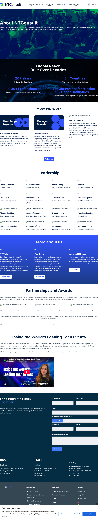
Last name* (80, 399)
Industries (39, 4)
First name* (56, 399)
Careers (69, 4)
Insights (58, 4)
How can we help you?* (60, 434)
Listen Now (6, 277)
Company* (55, 424)
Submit (56, 449)
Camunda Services (49, 5)
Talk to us (49, 159)
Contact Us (76, 5)
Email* (54, 408)
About (64, 4)
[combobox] (57, 420)
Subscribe (40, 277)
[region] (49, 512)
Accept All (89, 514)
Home (1, 16)
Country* (79, 424)
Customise (64, 514)
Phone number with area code (62, 416)
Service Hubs (31, 5)
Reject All (77, 514)
